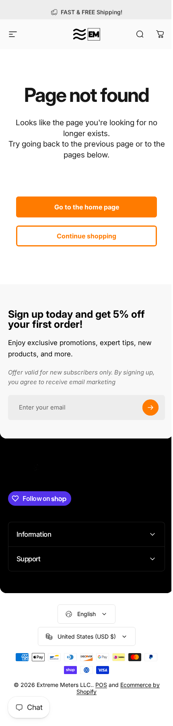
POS (98, 684)
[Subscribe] (150, 407)
